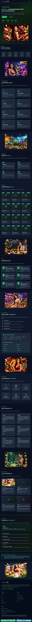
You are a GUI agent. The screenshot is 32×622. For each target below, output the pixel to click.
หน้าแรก (3, 594)
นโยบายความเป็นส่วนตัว (20, 597)
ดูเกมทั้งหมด (11, 16)
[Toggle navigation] (29, 1)
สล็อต (2, 600)
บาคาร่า (2, 598)
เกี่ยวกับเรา (18, 594)
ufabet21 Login (3, 603)
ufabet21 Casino (4, 601)
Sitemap (18, 601)
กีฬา (2, 597)
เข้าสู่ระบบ (4, 16)
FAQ (17, 600)
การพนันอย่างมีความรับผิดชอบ (21, 598)
